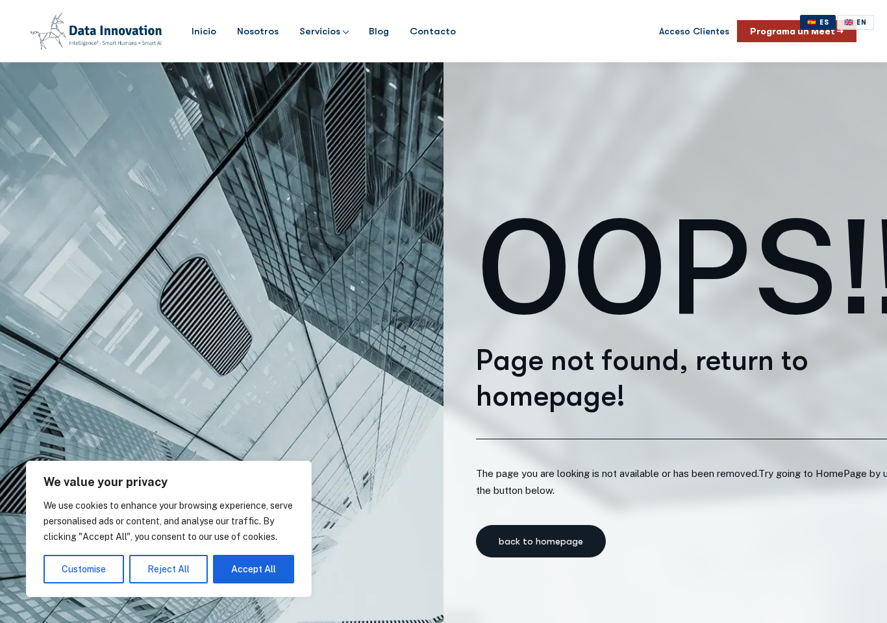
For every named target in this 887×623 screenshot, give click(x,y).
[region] (169, 529)
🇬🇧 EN (855, 22)
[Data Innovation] (96, 31)
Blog (379, 31)
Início (204, 31)
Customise (84, 569)
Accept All (253, 569)
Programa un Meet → (796, 31)
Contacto (433, 31)
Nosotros (258, 31)
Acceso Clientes (694, 31)
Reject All (168, 569)
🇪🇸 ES (818, 22)
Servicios (319, 31)
